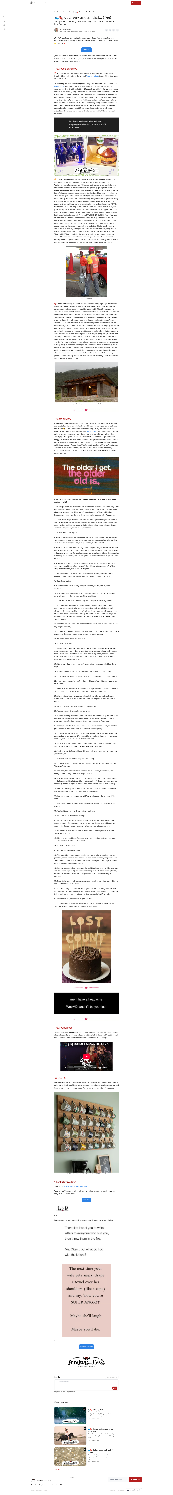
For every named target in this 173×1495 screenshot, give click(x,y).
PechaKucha (59, 86)
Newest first (111, 1377)
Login (115, 1388)
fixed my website (92, 76)
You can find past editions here (75, 1186)
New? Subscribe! (86, 1347)
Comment (86, 1200)
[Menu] (143, 2)
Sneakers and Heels (60, 12)
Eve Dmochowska (65, 29)
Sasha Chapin (92, 431)
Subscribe (135, 3)
